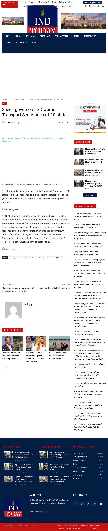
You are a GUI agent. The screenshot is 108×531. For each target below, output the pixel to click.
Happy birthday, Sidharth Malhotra (54, 288)
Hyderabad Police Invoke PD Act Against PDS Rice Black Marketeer (95, 172)
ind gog (10, 122)
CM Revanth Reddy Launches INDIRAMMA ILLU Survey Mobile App (88, 427)
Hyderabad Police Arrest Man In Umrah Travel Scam (95, 162)
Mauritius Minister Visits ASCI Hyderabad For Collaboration (95, 151)
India (10, 99)
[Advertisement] (54, 74)
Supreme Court (30, 258)
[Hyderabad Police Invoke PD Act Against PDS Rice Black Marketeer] (79, 172)
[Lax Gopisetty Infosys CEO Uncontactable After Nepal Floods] (12, 343)
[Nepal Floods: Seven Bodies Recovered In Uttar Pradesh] (59, 343)
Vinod (76, 213)
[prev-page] (3, 367)
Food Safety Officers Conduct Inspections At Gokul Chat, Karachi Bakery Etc (89, 262)
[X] (94, 6)
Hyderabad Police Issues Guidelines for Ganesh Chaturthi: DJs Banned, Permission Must (89, 342)
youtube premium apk (83, 391)
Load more (89, 195)
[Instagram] (89, 6)
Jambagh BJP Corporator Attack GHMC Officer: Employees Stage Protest (87, 375)
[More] (52, 271)
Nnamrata (78, 232)
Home (4, 99)
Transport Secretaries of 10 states (51, 258)
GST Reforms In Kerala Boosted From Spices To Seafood (87, 284)
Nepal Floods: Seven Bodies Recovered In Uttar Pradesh (57, 356)
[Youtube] (103, 6)
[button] (11, 22)
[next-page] (8, 367)
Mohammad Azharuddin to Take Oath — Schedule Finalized (89, 273)
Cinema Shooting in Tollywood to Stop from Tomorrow (88, 394)
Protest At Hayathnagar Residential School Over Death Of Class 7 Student (88, 416)
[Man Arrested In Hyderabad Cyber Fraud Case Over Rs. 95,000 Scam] (79, 183)
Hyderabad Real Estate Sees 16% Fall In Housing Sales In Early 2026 (90, 235)
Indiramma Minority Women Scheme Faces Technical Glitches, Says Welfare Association (90, 295)
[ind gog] (4, 122)
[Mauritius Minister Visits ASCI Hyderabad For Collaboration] (79, 151)
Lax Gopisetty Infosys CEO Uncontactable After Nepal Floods (11, 356)
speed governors (16, 258)
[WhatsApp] (98, 6)
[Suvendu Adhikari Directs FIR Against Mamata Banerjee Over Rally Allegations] (36, 343)
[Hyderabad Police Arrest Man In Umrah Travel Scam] (79, 162)
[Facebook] (85, 6)
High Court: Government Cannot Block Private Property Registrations (88, 405)
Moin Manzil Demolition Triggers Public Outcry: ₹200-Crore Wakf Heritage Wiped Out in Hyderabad (88, 356)
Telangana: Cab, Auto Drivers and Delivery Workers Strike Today (88, 216)
